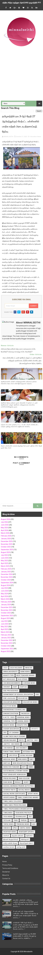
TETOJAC (7, 820)
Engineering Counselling (14, 710)
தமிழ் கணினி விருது (10, 843)
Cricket (6, 687)
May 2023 (4, 626)
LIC (4, 755)
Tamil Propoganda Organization (17, 809)
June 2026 (5, 525)
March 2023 (5, 632)
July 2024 (4, 588)
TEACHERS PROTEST (23, 813)
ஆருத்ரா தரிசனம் (17, 835)
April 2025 (4, 563)
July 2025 (4, 555)
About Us (5, 875)
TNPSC (32, 820)
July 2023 (4, 621)
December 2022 (6, 640)
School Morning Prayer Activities (18, 786)
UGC (34, 824)
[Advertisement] (21, 75)
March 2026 (5, 533)
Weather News (9, 832)
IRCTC (21, 740)
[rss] (32, 7)
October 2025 (6, 547)
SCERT (26, 782)
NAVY (32, 759)
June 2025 (5, 558)
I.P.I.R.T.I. (35, 729)
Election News (9, 706)
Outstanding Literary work (15, 771)
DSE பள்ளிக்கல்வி (9, 698)
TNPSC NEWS (8, 824)
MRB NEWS (22, 759)
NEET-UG (6, 763)
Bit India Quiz (9, 679)
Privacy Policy (7, 865)
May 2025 (4, 560)
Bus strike (22, 679)
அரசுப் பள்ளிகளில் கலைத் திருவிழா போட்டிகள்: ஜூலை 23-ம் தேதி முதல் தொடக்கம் (21, 447)
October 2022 (6, 646)
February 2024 (6, 602)
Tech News (8, 816)
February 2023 (6, 635)
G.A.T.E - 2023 (8, 717)
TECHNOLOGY (20, 816)
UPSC (15, 828)
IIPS (4, 732)
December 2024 (6, 574)
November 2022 (6, 643)
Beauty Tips (8, 675)
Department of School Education (18, 694)
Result (18, 782)
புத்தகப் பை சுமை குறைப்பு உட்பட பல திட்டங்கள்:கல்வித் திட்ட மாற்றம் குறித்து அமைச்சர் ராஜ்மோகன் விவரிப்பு (20, 425)
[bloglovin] (23, 7)
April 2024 (4, 596)
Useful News (25, 828)
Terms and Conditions (10, 868)
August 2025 (5, 552)
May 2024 (4, 594)
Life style (13, 755)
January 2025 (6, 572)
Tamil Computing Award (28, 797)
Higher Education (11, 729)
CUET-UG (23, 687)
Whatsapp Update (26, 832)
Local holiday (26, 755)
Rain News (7, 782)
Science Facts (9, 790)
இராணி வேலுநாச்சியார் (10, 839)
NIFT (24, 767)
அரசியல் (6, 835)
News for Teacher (11, 767)
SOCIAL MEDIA (24, 790)
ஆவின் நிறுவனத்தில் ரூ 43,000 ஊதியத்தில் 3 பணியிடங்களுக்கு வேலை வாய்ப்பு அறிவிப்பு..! (24, 936)
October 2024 (6, 580)
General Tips (9, 721)
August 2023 (5, 618)
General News (23, 717)
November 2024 (6, 577)
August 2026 (5, 519)
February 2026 (6, 536)
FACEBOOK (25, 713)
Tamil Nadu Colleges (12, 801)
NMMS (31, 767)
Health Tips (22, 725)
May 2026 (4, 528)
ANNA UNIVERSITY (10, 671)
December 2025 (6, 541)
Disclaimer (6, 872)
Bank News (25, 671)
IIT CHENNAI (14, 732)
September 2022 (7, 649)
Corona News (29, 683)
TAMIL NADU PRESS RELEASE (14, 805)
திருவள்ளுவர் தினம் (26, 843)
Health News (8, 725)
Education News (35, 136)
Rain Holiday (24, 778)
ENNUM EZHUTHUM (10, 713)
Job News (26, 744)
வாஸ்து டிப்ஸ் (21, 847)
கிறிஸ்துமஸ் (25, 839)
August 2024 (5, 585)
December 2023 (6, 607)
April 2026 (4, 530)
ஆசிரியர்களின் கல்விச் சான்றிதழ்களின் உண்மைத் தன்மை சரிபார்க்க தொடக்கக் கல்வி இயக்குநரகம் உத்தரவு (19, 382)
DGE (37, 694)
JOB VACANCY (21, 748)
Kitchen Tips (28, 752)
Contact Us (6, 878)
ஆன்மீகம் (29, 835)
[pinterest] (19, 7)
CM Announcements (11, 683)
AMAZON (28, 668)
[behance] (36, 7)
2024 (5, 668)
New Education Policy (22, 763)
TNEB (16, 820)
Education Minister (11, 702)
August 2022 (5, 651)
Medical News (9, 759)
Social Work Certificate (14, 793)
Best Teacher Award (26, 675)
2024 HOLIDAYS (16, 668)
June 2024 (5, 591)
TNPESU (24, 820)
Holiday (25, 729)
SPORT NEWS (33, 793)
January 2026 (6, 539)
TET (30, 816)
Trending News (22, 824)
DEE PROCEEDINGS (10, 690)
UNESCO (6, 828)
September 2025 (7, 549)
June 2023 (5, 624)
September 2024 (7, 583)
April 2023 (4, 629)
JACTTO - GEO (32, 740)
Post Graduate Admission (14, 774)
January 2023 (6, 638)
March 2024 (5, 599)
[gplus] (14, 7)
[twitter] (10, 7)
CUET (15, 687)
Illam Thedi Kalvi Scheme (14, 736)
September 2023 (7, 615)
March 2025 (5, 566)
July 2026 (4, 522)
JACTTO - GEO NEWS (11, 744)
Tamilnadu (8, 813)
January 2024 (6, 604)
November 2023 (6, 610)
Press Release (9, 778)
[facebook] (6, 7)
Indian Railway (9, 740)
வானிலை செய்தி (8, 847)
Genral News (23, 721)
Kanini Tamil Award (11, 752)
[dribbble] (27, 7)
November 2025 (6, 544)
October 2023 (6, 613)
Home (4, 861)
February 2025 (6, 569)
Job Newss (8, 748)
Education (22, 698)
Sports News (9, 797)
